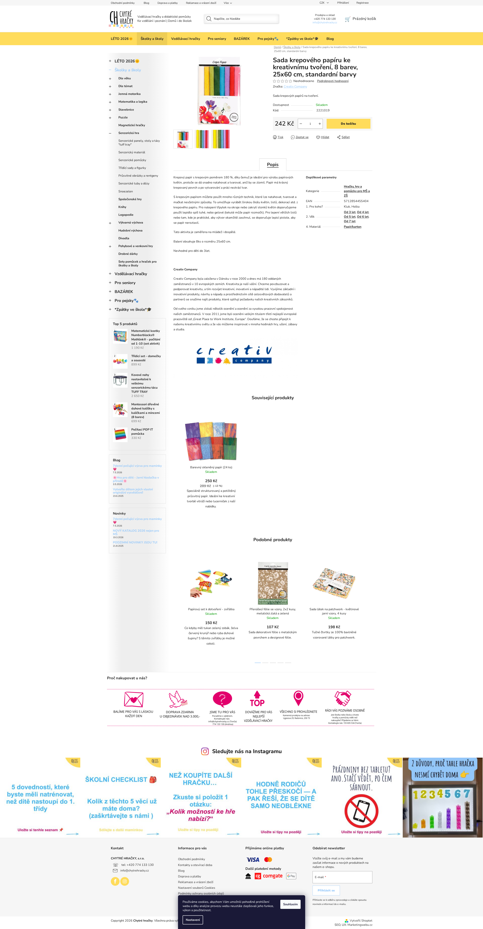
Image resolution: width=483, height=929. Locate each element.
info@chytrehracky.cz (134, 870)
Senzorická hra (128, 133)
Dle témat (125, 86)
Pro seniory (125, 282)
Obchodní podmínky (123, 3)
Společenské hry (130, 199)
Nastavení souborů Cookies (196, 888)
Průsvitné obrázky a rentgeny (138, 176)
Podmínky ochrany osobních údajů (201, 893)
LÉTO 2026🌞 (127, 61)
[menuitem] (122, 38)
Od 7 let (349, 221)
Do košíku (348, 124)
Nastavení (193, 920)
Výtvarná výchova (130, 222)
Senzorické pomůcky (132, 160)
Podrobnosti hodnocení (333, 81)
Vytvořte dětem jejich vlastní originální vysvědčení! (133, 491)
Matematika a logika (132, 102)
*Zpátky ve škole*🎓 (133, 309)
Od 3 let (349, 212)
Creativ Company (295, 86)
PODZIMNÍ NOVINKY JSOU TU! (135, 542)
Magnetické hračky (131, 125)
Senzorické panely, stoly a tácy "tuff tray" (139, 142)
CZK (322, 3)
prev (176, 611)
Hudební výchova (130, 230)
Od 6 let (363, 217)
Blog (146, 3)
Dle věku (124, 78)
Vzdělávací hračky (131, 273)
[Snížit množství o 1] (301, 123)
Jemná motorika (129, 94)
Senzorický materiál (131, 152)
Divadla (123, 238)
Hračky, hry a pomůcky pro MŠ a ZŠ (357, 191)
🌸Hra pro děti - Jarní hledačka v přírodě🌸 (136, 479)
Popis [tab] (273, 164)
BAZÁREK (124, 291)
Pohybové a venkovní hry (135, 246)
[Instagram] (124, 881)
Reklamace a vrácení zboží (201, 3)
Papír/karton (352, 227)
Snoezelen (125, 191)
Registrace (362, 3)
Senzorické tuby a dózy (133, 183)
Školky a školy (128, 70)
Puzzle (123, 117)
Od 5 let (349, 217)
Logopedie (125, 215)
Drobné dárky (128, 254)
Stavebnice (126, 110)
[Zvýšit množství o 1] (320, 123)
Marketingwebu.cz (359, 925)
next (369, 611)
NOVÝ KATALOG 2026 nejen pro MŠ (136, 532)
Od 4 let (363, 212)
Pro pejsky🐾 (127, 300)
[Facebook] (115, 881)
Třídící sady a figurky (132, 168)
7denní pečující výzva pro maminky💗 (137, 467)
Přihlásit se (326, 890)
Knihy (122, 207)
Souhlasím (290, 904)
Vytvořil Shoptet (361, 921)
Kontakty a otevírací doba (195, 865)
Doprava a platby (168, 3)
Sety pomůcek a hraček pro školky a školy (137, 263)
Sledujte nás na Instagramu (247, 751)
